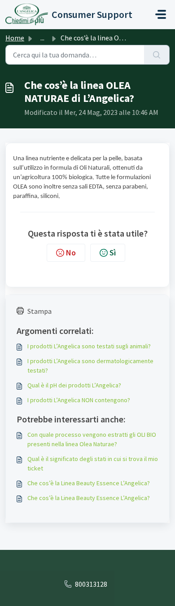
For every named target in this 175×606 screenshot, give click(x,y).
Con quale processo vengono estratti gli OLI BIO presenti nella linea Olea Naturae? (91, 439)
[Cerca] (157, 55)
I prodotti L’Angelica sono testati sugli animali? (89, 346)
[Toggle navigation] (161, 14)
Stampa (39, 311)
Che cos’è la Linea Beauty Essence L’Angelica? (88, 483)
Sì (112, 252)
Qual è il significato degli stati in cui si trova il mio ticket (92, 463)
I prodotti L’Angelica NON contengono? (78, 400)
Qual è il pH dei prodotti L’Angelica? (74, 385)
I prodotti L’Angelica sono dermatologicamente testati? (90, 365)
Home (14, 37)
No (71, 252)
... (42, 37)
